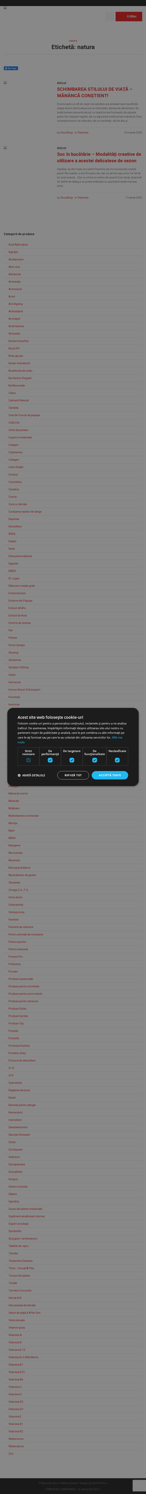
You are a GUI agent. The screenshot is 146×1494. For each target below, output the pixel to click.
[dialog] (73, 747)
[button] (31, 775)
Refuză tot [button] (73, 775)
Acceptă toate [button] (110, 775)
